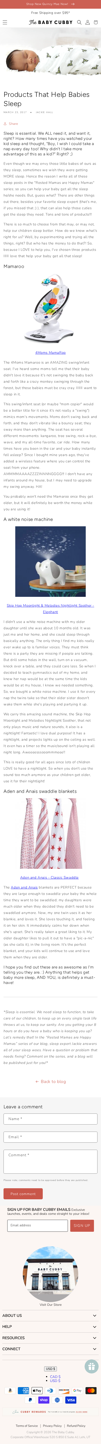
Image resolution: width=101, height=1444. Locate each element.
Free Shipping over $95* (50, 13)
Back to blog (53, 1081)
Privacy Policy (52, 1426)
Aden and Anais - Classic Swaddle (49, 877)
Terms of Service (27, 1426)
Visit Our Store (51, 1304)
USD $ (50, 1369)
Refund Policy (76, 1426)
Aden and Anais (24, 887)
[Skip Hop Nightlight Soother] (50, 595)
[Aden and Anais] (50, 867)
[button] (5, 22)
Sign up (82, 1225)
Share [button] (13, 124)
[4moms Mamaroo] (50, 342)
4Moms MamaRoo (50, 352)
